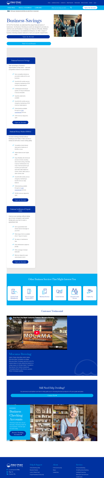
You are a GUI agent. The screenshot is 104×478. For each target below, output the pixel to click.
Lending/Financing (81, 472)
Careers (90, 2)
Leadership (56, 472)
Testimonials (77, 2)
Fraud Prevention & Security (37, 474)
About (49, 2)
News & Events (84, 2)
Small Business (25, 8)
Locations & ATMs (14, 470)
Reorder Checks (34, 470)
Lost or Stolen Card (35, 472)
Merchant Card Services (82, 474)
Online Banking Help (35, 467)
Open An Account (90, 8)
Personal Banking (80, 467)
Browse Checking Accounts (18, 433)
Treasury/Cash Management (14, 297)
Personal (11, 8)
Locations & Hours (55, 2)
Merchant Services (44, 296)
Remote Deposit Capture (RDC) (29, 297)
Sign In (11, 472)
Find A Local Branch (29, 43)
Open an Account (20, 122)
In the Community (57, 467)
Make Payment (70, 2)
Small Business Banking (82, 470)
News (54, 470)
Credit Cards (79, 477)
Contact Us (63, 2)
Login (95, 2)
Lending (38, 8)
